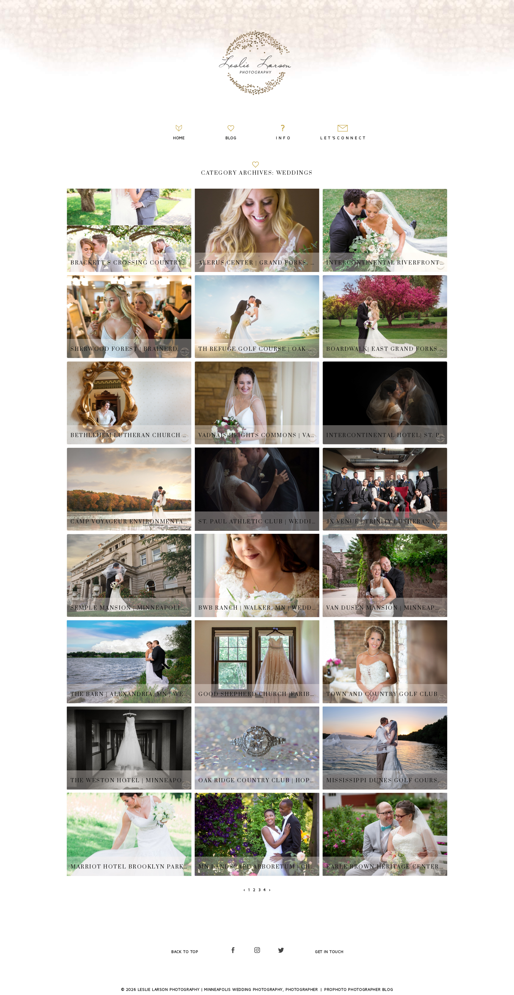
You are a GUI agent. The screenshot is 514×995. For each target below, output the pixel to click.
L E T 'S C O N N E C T (342, 137)
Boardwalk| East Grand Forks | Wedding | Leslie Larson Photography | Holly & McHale (385, 349)
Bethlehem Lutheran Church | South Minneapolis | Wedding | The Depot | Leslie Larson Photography (129, 435)
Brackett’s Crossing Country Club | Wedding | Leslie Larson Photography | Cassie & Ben (129, 263)
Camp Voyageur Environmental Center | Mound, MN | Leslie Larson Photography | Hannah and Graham (129, 522)
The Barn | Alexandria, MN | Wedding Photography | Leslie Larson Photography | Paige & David (129, 694)
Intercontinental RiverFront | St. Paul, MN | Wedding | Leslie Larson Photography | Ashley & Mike (385, 263)
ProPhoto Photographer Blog (358, 989)
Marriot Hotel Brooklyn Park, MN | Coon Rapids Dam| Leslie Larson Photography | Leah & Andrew (129, 867)
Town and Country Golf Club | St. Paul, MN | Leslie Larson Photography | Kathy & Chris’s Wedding (385, 694)
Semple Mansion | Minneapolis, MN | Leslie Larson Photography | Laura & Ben (129, 608)
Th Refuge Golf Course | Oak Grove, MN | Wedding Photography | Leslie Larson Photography (257, 349)
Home (179, 137)
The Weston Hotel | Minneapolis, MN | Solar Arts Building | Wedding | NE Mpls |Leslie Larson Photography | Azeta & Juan (129, 780)
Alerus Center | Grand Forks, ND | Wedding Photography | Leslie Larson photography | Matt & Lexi (257, 263)
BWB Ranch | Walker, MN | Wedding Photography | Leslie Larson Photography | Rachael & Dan (257, 608)
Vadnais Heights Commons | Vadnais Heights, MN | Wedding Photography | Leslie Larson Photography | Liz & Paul (257, 435)
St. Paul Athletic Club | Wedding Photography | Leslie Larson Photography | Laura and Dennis (257, 522)
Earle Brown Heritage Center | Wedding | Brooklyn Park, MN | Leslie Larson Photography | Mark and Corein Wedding (385, 867)
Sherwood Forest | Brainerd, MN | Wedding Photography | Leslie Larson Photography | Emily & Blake (129, 349)
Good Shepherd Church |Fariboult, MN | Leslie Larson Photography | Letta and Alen (257, 694)
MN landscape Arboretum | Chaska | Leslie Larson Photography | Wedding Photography (257, 867)
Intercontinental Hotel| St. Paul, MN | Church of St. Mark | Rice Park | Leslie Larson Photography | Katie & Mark (385, 435)
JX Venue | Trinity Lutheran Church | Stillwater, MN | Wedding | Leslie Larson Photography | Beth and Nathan (385, 522)
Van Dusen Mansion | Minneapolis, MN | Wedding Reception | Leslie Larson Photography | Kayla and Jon (385, 608)
